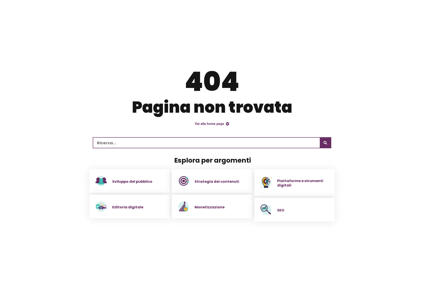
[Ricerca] (325, 143)
